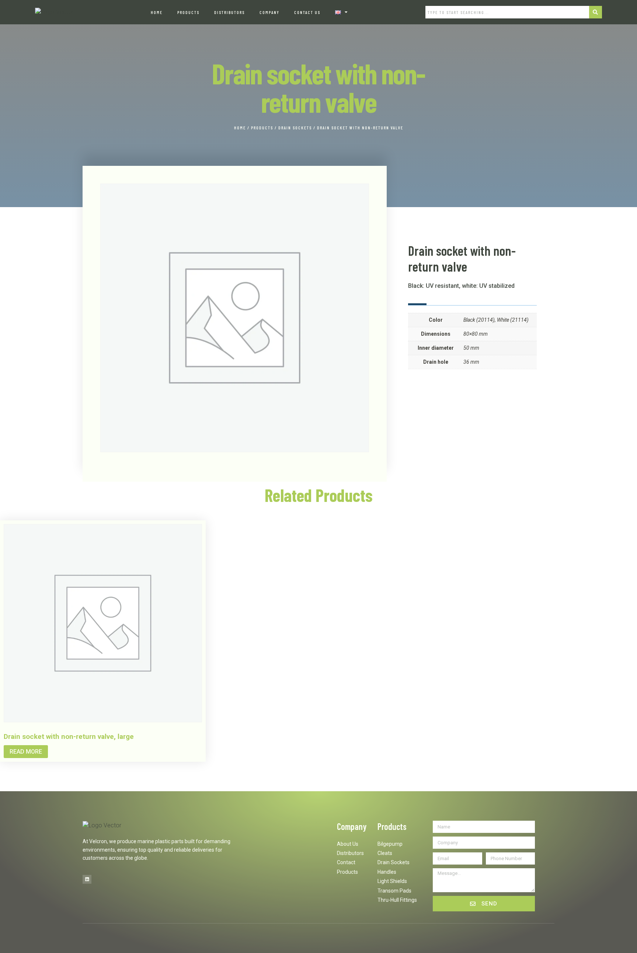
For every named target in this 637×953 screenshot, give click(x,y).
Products (188, 12)
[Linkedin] (87, 879)
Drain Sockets (295, 127)
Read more (26, 751)
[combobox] (507, 12)
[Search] (595, 12)
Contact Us (307, 12)
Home (157, 12)
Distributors (229, 12)
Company (269, 12)
